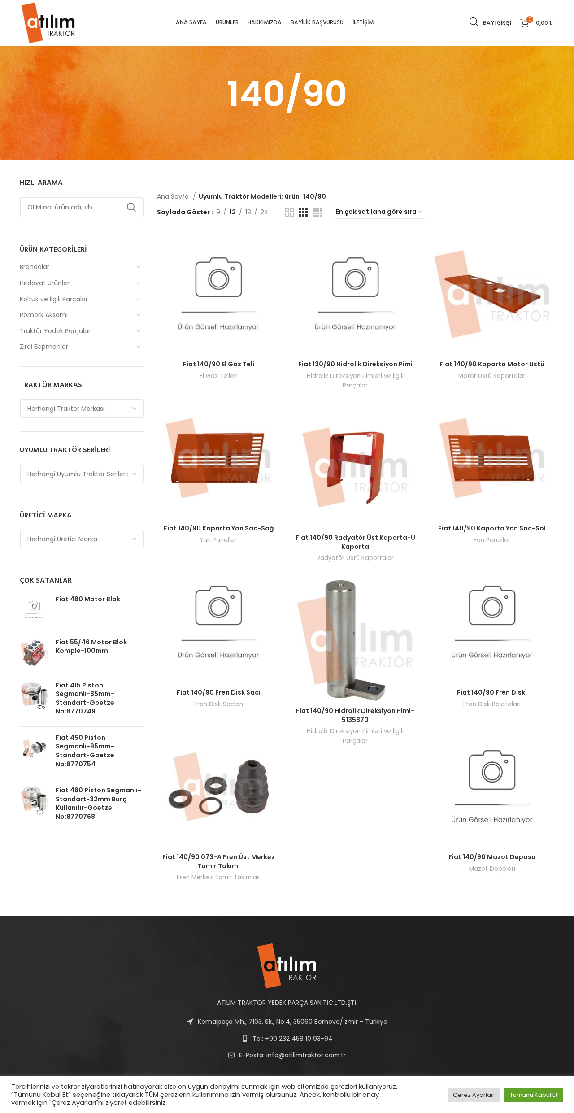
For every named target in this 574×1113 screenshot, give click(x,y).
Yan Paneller (218, 540)
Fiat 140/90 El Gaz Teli (218, 364)
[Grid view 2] (289, 212)
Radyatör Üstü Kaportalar (355, 558)
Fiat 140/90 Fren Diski (492, 692)
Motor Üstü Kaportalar (492, 376)
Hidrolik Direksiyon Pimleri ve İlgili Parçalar (355, 381)
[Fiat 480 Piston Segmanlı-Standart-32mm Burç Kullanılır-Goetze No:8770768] (34, 805)
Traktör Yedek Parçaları (56, 330)
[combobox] (82, 408)
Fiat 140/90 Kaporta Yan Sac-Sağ (219, 528)
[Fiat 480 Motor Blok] (34, 609)
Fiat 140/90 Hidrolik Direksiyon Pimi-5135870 (355, 715)
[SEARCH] (131, 207)
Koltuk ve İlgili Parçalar (54, 299)
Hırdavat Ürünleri (45, 282)
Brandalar (34, 266)
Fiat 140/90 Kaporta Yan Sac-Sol (492, 528)
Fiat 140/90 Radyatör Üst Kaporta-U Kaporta (355, 542)
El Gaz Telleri (219, 376)
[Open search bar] (474, 21)
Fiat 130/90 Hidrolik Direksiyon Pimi (355, 364)
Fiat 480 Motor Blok (88, 599)
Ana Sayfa (174, 196)
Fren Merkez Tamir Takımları (219, 877)
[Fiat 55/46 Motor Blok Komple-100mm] (34, 652)
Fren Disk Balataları (492, 704)
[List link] (287, 1055)
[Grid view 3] (303, 212)
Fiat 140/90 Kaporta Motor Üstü (491, 364)
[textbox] (66, 408)
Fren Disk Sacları (218, 704)
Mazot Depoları (492, 869)
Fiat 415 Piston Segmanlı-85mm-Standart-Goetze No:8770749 (85, 698)
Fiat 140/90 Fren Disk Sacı (219, 692)
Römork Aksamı (44, 314)
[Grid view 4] (317, 212)
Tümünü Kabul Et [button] (533, 1095)
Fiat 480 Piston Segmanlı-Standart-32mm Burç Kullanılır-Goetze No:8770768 (98, 803)
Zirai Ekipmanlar (44, 346)
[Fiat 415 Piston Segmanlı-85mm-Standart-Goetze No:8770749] (34, 700)
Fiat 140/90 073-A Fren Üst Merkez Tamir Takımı (218, 861)
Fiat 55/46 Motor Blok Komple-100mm (91, 647)
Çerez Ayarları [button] (474, 1095)
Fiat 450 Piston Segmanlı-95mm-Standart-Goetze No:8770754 (85, 751)
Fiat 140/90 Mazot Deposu (491, 856)
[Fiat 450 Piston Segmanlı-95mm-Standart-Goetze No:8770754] (34, 753)
